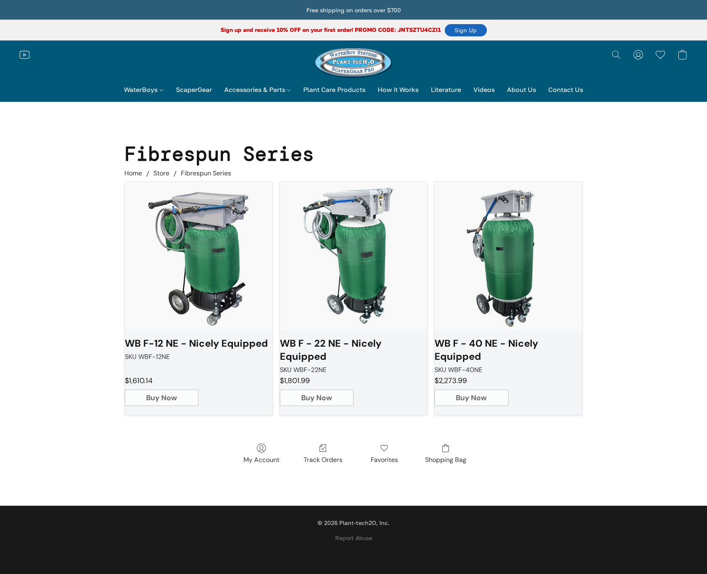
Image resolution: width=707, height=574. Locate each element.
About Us (521, 89)
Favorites (384, 459)
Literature (446, 89)
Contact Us (565, 89)
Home (133, 173)
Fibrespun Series (206, 173)
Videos (484, 89)
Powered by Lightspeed (353, 552)
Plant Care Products (334, 89)
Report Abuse (353, 537)
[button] (466, 30)
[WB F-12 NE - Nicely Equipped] (198, 256)
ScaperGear (194, 89)
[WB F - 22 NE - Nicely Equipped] (354, 256)
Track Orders (323, 459)
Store (161, 173)
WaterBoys (141, 89)
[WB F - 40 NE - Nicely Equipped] (508, 256)
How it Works (398, 89)
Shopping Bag (445, 459)
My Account (261, 459)
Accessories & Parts (255, 89)
